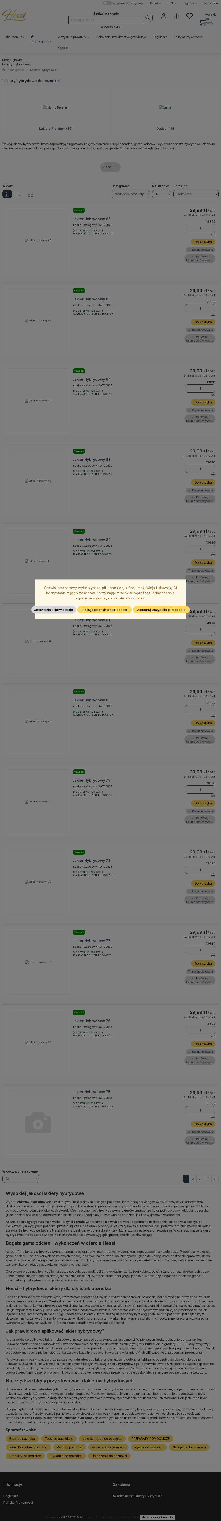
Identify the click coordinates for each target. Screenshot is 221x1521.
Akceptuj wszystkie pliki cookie (161, 610)
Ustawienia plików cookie (53, 610)
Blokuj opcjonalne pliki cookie (104, 610)
